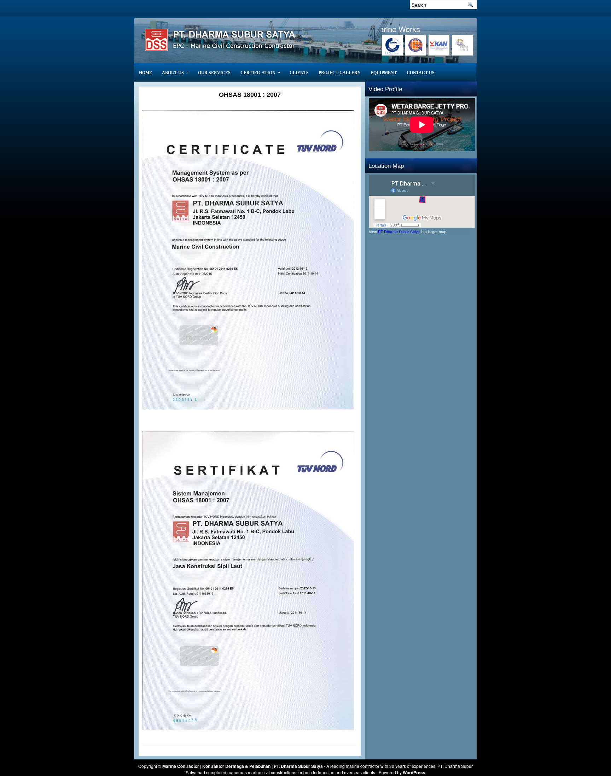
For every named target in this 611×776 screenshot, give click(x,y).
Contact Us (421, 72)
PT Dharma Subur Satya (399, 231)
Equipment (384, 72)
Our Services (214, 72)
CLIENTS (299, 72)
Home (145, 72)
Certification (260, 72)
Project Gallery (340, 72)
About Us (175, 72)
